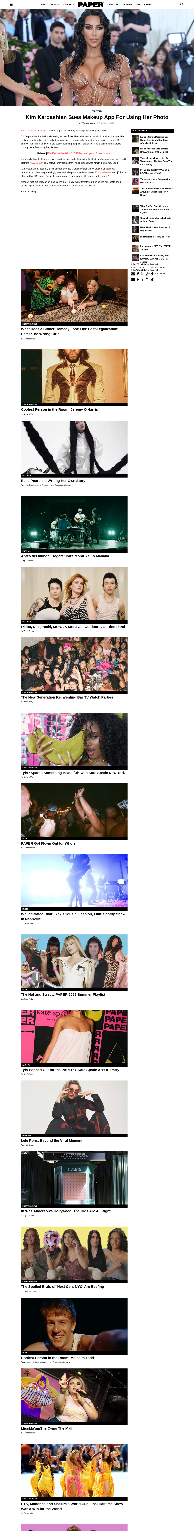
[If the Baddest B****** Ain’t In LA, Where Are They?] (135, 171)
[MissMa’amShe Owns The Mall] (74, 1395)
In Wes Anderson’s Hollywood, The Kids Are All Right (65, 1211)
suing (43, 130)
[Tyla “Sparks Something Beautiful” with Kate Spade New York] (74, 739)
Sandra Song (88, 123)
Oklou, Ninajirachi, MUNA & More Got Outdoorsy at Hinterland (73, 627)
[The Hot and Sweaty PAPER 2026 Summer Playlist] (74, 961)
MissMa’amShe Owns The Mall (46, 1428)
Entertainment (29, 324)
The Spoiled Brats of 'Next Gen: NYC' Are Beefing (62, 1287)
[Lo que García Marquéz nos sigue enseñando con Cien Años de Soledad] (135, 138)
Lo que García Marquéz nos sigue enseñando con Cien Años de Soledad (154, 140)
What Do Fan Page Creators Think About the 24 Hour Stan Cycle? (155, 209)
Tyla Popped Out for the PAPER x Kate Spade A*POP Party (70, 1070)
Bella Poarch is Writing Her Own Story (53, 481)
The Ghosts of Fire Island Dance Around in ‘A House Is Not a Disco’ (156, 191)
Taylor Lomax (29, 339)
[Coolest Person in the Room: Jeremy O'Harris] (74, 376)
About (133, 268)
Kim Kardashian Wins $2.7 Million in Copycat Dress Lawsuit (79, 153)
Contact (141, 268)
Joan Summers (30, 1291)
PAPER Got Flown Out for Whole (48, 843)
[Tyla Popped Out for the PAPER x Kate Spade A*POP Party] (74, 1036)
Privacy (154, 268)
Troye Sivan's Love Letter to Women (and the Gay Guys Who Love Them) (156, 161)
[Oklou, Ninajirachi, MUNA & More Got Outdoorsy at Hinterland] (74, 593)
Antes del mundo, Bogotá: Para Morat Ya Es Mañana (65, 556)
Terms (162, 268)
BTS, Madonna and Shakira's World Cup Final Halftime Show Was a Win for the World (72, 1506)
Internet (127, 4)
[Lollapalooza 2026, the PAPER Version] (135, 248)
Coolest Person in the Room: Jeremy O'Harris (59, 409)
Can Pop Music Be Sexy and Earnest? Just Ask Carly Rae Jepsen (154, 258)
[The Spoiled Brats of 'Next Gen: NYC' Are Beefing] (74, 1253)
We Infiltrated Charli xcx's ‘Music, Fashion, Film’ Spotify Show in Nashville (73, 916)
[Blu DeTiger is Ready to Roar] (135, 238)
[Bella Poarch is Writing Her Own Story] (74, 447)
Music (44, 4)
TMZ (23, 136)
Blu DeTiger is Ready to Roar (155, 236)
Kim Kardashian (29, 130)
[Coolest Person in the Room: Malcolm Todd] (74, 1324)
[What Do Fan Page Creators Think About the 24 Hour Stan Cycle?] (135, 208)
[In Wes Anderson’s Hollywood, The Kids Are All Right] (74, 1177)
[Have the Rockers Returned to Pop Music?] (135, 229)
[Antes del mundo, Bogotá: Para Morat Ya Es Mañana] (74, 522)
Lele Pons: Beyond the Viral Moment (51, 1140)
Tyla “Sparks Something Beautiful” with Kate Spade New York (73, 773)
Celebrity (68, 4)
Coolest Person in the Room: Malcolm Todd (57, 1358)
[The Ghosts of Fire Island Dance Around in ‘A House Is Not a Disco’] (135, 190)
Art (138, 4)
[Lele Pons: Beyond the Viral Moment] (74, 1107)
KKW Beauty (36, 163)
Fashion (55, 4)
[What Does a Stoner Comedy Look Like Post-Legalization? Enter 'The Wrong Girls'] (74, 295)
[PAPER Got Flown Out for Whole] (74, 810)
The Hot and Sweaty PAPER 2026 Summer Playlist (63, 994)
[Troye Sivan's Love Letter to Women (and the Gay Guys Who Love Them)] (135, 160)
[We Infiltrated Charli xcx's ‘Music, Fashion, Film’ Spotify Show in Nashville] (74, 880)
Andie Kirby (28, 414)
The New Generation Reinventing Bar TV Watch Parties (67, 697)
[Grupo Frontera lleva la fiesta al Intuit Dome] (135, 220)
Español (148, 4)
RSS (148, 268)
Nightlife (114, 4)
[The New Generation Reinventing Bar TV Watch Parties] (74, 664)
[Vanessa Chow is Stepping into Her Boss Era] (135, 181)
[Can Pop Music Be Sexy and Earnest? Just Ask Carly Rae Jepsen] (135, 257)
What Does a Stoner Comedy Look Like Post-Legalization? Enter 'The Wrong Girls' (70, 331)
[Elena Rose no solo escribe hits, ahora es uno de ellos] (135, 150)
